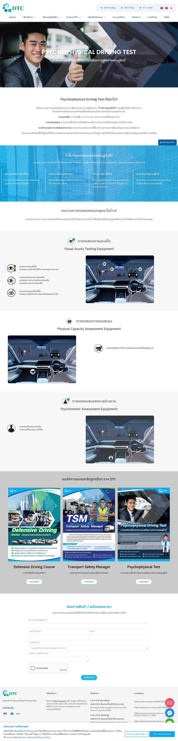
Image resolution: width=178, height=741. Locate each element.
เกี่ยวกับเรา (28, 17)
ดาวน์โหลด (152, 17)
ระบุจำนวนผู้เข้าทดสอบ (38, 653)
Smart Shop (129, 7)
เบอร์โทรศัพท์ (35, 631)
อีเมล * (92, 631)
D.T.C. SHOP (148, 7)
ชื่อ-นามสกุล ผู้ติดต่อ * (38, 620)
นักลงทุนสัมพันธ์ (50, 17)
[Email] (169, 702)
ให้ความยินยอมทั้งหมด (162, 734)
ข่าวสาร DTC (72, 17)
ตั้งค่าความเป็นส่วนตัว (136, 734)
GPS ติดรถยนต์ (60, 701)
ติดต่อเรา (136, 17)
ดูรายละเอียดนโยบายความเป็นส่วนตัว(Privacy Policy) (29, 737)
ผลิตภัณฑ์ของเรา (95, 17)
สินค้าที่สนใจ (34, 643)
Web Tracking (109, 7)
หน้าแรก (12, 17)
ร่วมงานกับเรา (119, 17)
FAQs (166, 17)
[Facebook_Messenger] (169, 712)
